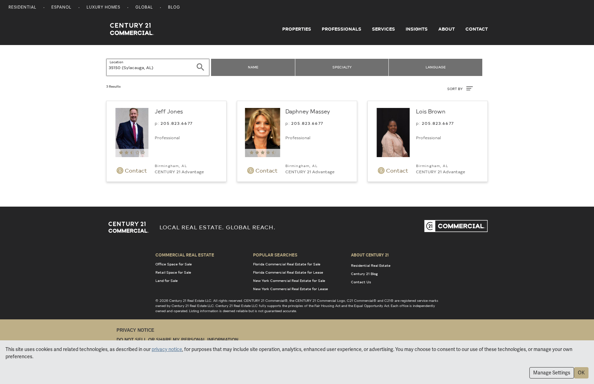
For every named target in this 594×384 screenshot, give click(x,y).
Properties (296, 29)
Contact (476, 29)
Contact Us (361, 281)
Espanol (62, 8)
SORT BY (455, 88)
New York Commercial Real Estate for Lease (290, 288)
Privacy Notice (135, 330)
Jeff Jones (169, 111)
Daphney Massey (307, 111)
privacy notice (167, 349)
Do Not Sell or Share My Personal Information (177, 339)
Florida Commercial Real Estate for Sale (286, 264)
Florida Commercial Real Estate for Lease (288, 272)
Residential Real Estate (370, 265)
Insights (417, 29)
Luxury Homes (103, 8)
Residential (22, 8)
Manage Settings (551, 373)
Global (144, 8)
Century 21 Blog (364, 273)
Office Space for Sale (173, 264)
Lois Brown (431, 111)
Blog (174, 8)
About (446, 29)
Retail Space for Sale (173, 272)
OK (581, 373)
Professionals (341, 29)
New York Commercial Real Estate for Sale (289, 280)
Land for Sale (166, 280)
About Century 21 (370, 254)
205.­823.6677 (176, 123)
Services (383, 29)
